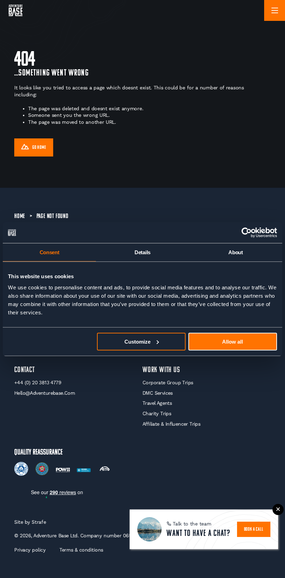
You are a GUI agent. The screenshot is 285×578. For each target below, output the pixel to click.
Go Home (39, 147)
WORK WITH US (161, 370)
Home (19, 216)
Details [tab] (142, 252)
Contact (24, 370)
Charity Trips (156, 413)
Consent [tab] (49, 252)
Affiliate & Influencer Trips (171, 424)
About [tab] (235, 252)
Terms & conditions (81, 550)
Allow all (232, 341)
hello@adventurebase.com (44, 393)
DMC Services (157, 393)
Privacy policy (30, 550)
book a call (253, 529)
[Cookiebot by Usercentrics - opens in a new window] (246, 232)
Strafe (39, 522)
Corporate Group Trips (167, 382)
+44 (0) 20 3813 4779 (37, 382)
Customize (137, 341)
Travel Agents (157, 403)
